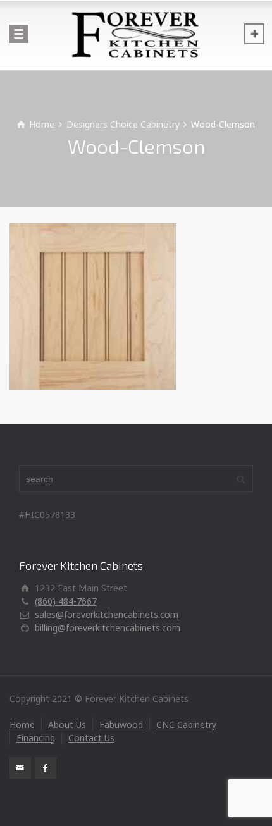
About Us (67, 724)
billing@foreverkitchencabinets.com (107, 628)
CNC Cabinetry (186, 724)
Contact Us (91, 738)
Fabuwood (121, 724)
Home (22, 724)
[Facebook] (45, 768)
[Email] (20, 768)
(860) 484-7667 (66, 601)
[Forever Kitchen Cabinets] (136, 35)
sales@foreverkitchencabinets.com (106, 614)
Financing (35, 738)
